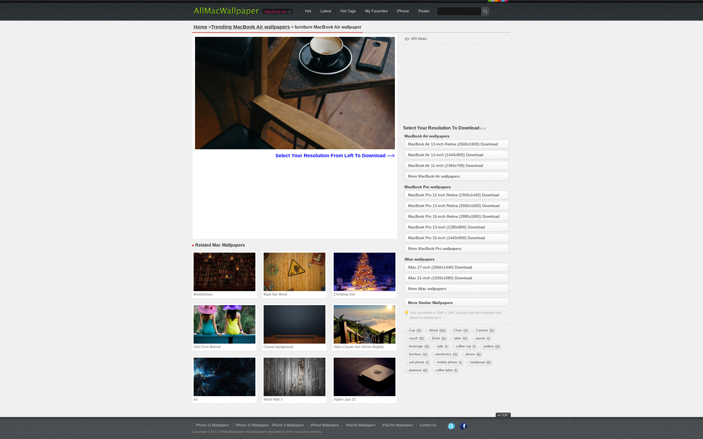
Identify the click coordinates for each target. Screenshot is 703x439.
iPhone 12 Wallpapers (212, 425)
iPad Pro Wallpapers (397, 425)
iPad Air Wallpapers (360, 425)
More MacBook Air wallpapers (434, 176)
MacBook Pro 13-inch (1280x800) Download (446, 227)
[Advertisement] (295, 197)
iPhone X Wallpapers (288, 425)
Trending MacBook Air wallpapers (250, 27)
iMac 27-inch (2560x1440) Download (440, 267)
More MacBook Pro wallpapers (434, 248)
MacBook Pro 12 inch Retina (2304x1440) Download (453, 195)
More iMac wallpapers (427, 288)
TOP (504, 415)
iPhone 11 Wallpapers (252, 425)
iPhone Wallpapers (325, 425)
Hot (308, 11)
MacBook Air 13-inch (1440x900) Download (445, 155)
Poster (424, 11)
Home (200, 27)
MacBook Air (275, 11)
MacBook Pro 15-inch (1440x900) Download (446, 238)
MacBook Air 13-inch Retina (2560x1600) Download (453, 144)
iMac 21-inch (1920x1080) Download (440, 278)
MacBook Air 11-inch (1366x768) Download (445, 165)
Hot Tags (348, 11)
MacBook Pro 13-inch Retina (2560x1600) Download (454, 205)
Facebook (463, 426)
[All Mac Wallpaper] (227, 15)
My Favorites (376, 11)
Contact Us (428, 425)
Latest (325, 11)
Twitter (451, 426)
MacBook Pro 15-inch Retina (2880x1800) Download (454, 216)
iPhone (403, 11)
